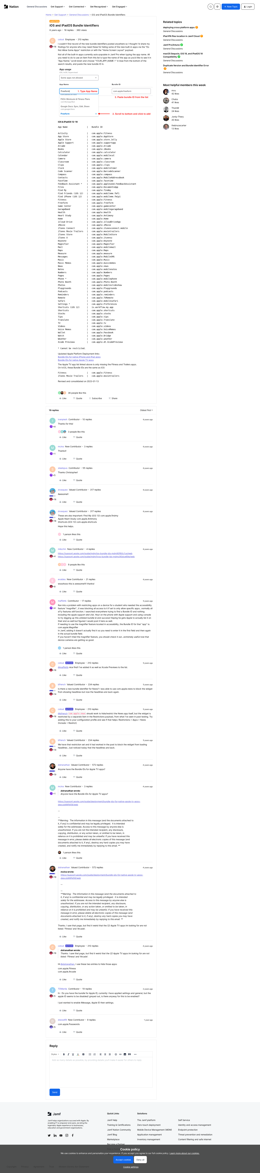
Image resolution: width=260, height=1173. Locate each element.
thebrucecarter (179, 125)
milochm (62, 549)
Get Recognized (98, 6)
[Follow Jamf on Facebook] (72, 1135)
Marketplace (113, 1139)
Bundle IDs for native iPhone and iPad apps (79, 357)
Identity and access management (194, 1125)
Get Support (57, 6)
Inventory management (148, 1139)
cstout (61, 39)
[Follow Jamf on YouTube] (60, 1135)
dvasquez (63, 489)
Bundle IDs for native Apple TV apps (76, 360)
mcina (61, 446)
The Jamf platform (146, 1120)
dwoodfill (62, 1019)
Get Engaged (118, 6)
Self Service (184, 1120)
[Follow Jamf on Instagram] (66, 1135)
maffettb (62, 601)
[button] (231, 7)
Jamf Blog (112, 1134)
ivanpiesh (62, 419)
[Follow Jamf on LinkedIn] (55, 1135)
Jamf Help (112, 1120)
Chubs (175, 99)
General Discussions (37, 6)
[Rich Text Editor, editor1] (101, 1072)
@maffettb (63, 667)
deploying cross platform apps (179, 27)
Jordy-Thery (178, 116)
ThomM (175, 108)
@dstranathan (67, 964)
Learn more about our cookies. (185, 1153)
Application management (149, 1134)
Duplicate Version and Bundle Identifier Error (186, 65)
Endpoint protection (188, 1129)
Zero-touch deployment (149, 1125)
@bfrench (63, 713)
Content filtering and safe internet (194, 1139)
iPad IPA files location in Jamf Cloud (181, 36)
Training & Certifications (118, 1125)
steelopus (62, 468)
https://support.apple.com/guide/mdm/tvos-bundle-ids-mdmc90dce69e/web (96, 556)
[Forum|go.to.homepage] (11, 6)
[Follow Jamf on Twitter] (49, 1135)
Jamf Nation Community (119, 1129)
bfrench (62, 684)
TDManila (62, 988)
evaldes (62, 579)
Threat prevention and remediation (195, 1134)
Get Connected (76, 6)
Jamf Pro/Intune (171, 45)
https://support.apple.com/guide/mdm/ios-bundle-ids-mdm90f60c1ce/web (95, 553)
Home (48, 14)
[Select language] (217, 7)
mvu (174, 90)
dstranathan (64, 765)
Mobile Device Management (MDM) (154, 1129)
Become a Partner (116, 1144)
